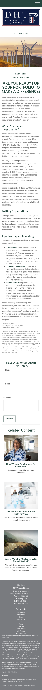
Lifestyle (21, 626)
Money (21, 624)
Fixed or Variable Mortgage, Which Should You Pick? (21, 560)
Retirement (21, 612)
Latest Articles (21, 629)
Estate (21, 617)
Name (7, 370)
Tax (21, 621)
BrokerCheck (5, 637)
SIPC (12, 685)
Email (7, 383)
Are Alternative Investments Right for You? (21, 512)
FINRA (9, 685)
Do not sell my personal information (15, 668)
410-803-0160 (22, 33)
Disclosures (5, 675)
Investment (21, 614)
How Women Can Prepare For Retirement (21, 465)
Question (8, 397)
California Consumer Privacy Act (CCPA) (25, 664)
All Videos (21, 631)
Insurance (21, 619)
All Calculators (21, 633)
